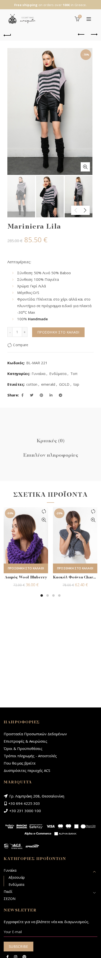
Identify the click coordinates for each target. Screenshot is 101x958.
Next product (94, 35)
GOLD (64, 384)
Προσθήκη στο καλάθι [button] (26, 568)
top (76, 384)
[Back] (7, 35)
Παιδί (8, 891)
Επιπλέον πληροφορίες (50, 455)
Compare (20, 345)
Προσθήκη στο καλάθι (58, 332)
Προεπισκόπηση (43, 520)
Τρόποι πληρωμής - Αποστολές (30, 755)
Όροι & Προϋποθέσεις (23, 748)
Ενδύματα (57, 373)
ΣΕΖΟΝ (9, 898)
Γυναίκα (38, 373)
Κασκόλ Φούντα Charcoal (75, 577)
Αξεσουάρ (17, 877)
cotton (31, 384)
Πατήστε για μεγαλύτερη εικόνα (85, 166)
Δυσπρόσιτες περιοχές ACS (27, 770)
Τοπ (73, 373)
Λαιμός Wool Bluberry (26, 577)
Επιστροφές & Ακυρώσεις (25, 741)
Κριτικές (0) (50, 441)
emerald (48, 384)
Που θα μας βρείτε (20, 763)
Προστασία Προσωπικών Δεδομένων (35, 733)
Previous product (81, 35)
